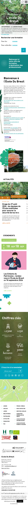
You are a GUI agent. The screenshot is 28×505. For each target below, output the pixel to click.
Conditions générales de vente (20, 415)
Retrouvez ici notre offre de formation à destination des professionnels (16, 63)
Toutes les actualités (19, 196)
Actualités (6, 418)
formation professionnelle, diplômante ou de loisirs (14, 108)
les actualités (14, 127)
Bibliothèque (6, 413)
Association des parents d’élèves (21, 423)
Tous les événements (9, 240)
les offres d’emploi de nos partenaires (13, 133)
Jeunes (5, 406)
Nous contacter (21, 408)
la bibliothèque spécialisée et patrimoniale (11, 122)
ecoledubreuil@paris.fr (11, 466)
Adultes (5, 408)
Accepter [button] (20, 501)
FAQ (4, 423)
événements (7, 129)
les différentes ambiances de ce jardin (14, 117)
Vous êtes (4, 41)
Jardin (5, 411)
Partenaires (6, 416)
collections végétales (14, 119)
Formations (6, 421)
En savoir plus (5, 34)
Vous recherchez (6, 45)
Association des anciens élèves (21, 419)
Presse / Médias (21, 406)
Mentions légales (21, 411)
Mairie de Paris (5, 468)
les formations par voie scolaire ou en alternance (13, 101)
